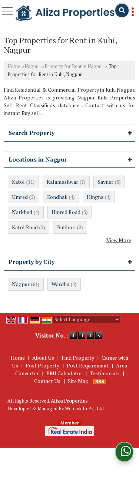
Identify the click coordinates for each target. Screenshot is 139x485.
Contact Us (47, 380)
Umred (20, 196)
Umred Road (66, 212)
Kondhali (57, 196)
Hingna (95, 196)
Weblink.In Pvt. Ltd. (85, 409)
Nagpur (32, 66)
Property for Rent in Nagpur (73, 66)
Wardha (60, 284)
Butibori (66, 227)
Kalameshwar (62, 181)
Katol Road (25, 227)
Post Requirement (88, 365)
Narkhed (22, 212)
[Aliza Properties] (65, 13)
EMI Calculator (64, 373)
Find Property (78, 357)
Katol (18, 181)
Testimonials (105, 373)
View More (118, 240)
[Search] (122, 10)
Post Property (42, 365)
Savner (105, 181)
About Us (43, 357)
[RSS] (100, 380)
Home (13, 66)
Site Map (78, 380)
